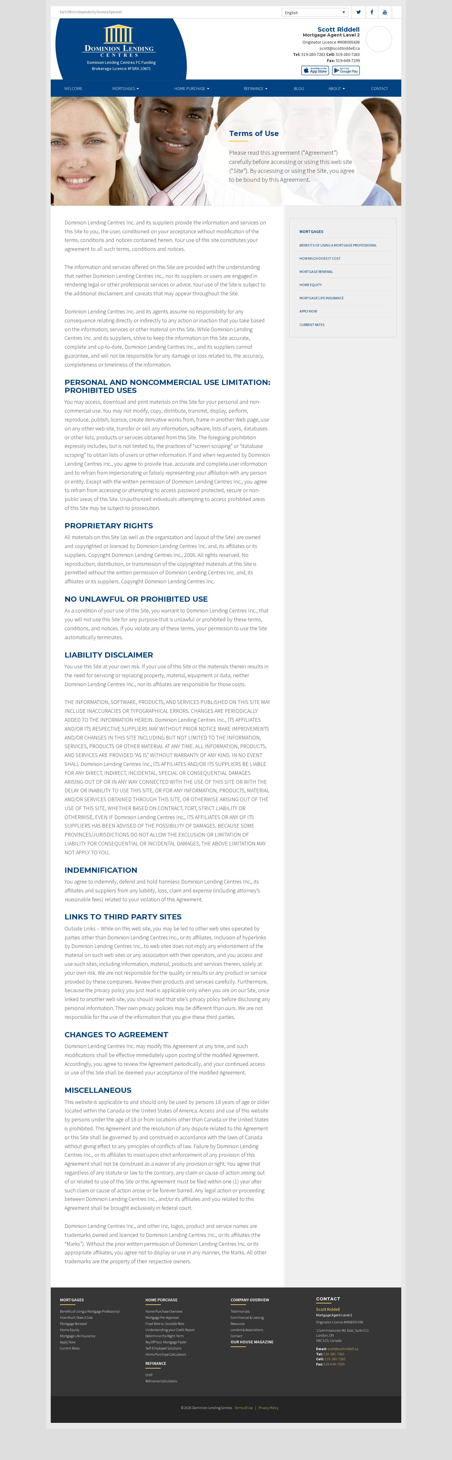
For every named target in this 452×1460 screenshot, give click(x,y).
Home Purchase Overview (163, 1311)
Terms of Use (243, 1407)
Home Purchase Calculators (165, 1354)
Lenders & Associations (247, 1329)
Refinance (254, 88)
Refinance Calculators (161, 1381)
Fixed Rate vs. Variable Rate (164, 1323)
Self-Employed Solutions (163, 1348)
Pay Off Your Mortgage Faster (166, 1342)
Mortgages (124, 88)
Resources (238, 1323)
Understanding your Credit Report (170, 1329)
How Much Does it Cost (320, 258)
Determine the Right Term (164, 1336)
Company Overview (250, 1300)
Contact (379, 88)
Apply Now (308, 311)
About (335, 88)
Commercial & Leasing (247, 1317)
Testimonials (240, 1311)
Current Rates (311, 324)
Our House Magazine (252, 1342)
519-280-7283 (313, 54)
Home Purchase (190, 88)
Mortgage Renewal (316, 271)
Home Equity (310, 284)
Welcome (73, 88)
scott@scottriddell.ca (339, 48)
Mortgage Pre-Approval (162, 1317)
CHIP (149, 1375)
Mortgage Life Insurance (321, 298)
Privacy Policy (268, 1407)
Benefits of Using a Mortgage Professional (338, 245)
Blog (299, 88)
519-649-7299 (348, 60)
